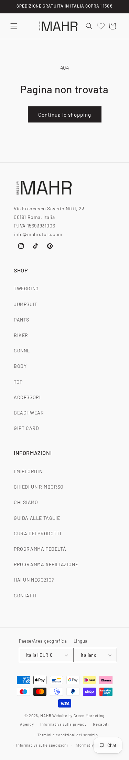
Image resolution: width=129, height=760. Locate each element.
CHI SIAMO (26, 502)
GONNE (22, 350)
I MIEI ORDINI (29, 471)
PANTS (21, 320)
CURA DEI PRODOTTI (37, 533)
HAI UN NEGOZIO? (34, 580)
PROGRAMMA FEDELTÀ (40, 549)
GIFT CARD (26, 428)
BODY (20, 366)
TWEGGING (26, 288)
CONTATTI (25, 595)
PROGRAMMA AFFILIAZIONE (46, 564)
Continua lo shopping (64, 115)
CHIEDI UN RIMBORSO (39, 487)
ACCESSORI (27, 397)
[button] (13, 26)
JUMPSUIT (25, 304)
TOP (18, 382)
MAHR (45, 715)
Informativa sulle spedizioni (42, 745)
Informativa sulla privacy (63, 724)
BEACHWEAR (29, 413)
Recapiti (101, 724)
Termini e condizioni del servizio (67, 735)
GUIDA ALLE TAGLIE (37, 518)
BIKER (21, 335)
